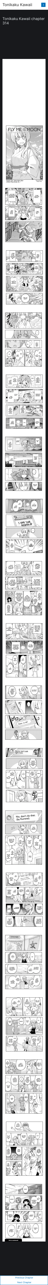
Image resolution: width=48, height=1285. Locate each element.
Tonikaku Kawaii (17, 4)
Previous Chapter (24, 1278)
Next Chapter (24, 1282)
